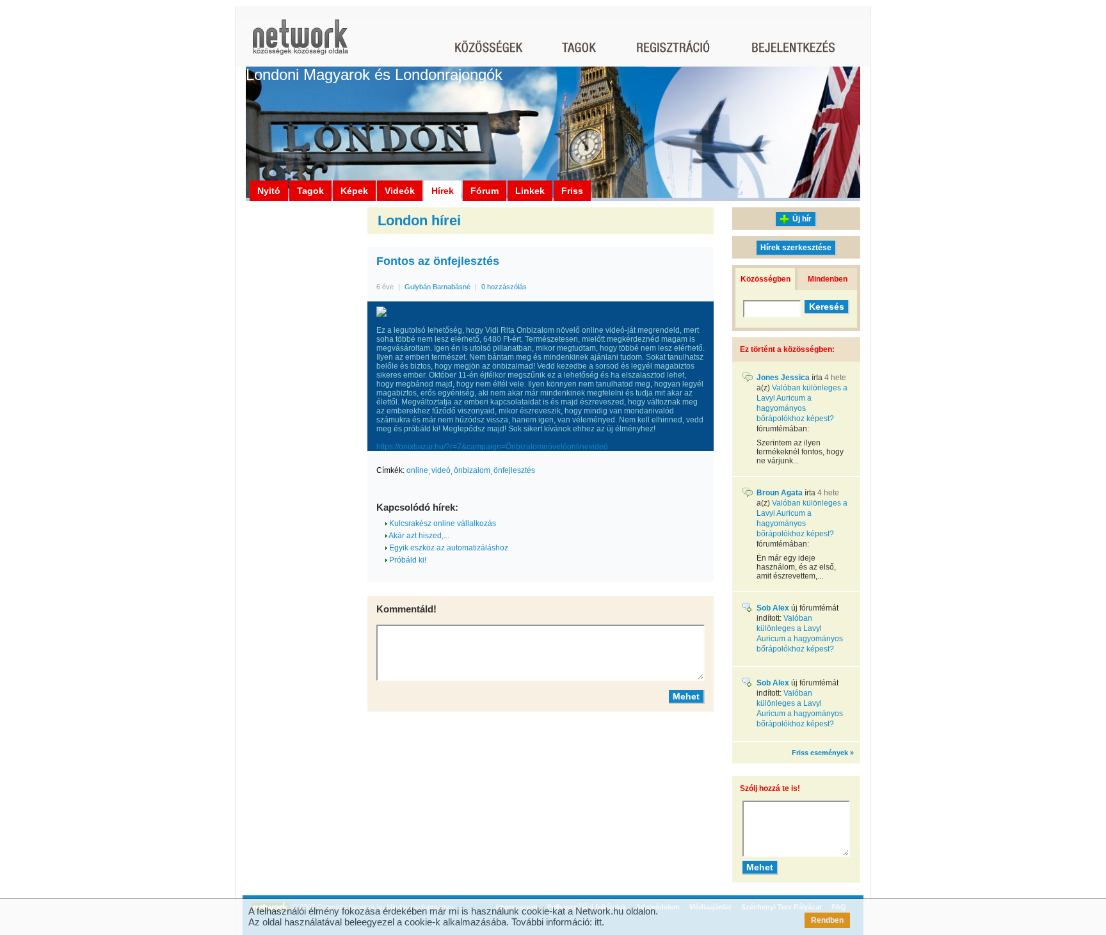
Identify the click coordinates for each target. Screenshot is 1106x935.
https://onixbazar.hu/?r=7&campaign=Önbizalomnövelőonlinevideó (492, 446)
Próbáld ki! (406, 559)
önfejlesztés (514, 470)
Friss (572, 191)
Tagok (310, 191)
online (417, 470)
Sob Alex (773, 607)
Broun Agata (780, 492)
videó (441, 470)
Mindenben (827, 279)
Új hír (802, 218)
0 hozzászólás (504, 287)
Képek (354, 191)
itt (598, 921)
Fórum (484, 191)
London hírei (419, 220)
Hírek (442, 191)
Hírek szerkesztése (795, 247)
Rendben (827, 920)
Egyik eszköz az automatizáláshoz (447, 547)
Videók (400, 191)
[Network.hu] (300, 43)
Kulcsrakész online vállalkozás (441, 523)
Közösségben (765, 279)
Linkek (530, 191)
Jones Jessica (783, 377)
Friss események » (823, 752)
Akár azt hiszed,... (418, 535)
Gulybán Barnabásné (437, 287)
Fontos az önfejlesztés (437, 261)
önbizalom (472, 470)
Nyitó (268, 191)
